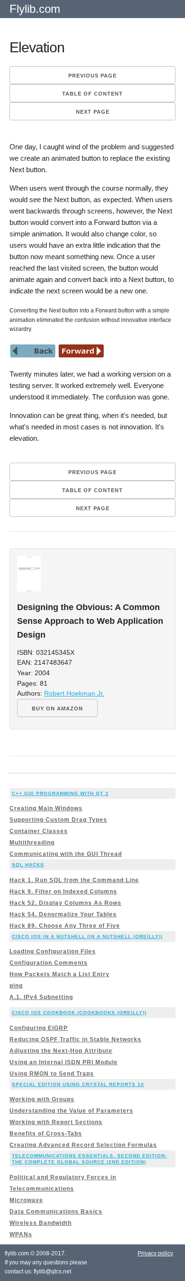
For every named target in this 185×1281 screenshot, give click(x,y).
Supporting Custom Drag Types (58, 819)
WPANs (20, 1234)
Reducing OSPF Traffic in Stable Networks (75, 1039)
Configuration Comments (48, 963)
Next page (93, 112)
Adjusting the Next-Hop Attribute (60, 1051)
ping (16, 985)
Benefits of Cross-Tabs (45, 1133)
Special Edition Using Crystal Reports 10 (78, 1084)
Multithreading (32, 842)
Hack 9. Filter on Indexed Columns (63, 891)
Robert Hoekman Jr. (74, 693)
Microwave (26, 1200)
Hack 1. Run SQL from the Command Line (74, 880)
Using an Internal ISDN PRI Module (63, 1062)
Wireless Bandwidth (40, 1223)
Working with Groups (41, 1099)
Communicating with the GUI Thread (65, 854)
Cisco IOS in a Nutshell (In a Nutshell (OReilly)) (87, 936)
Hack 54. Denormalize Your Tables (63, 914)
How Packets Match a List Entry (59, 974)
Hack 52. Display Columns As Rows (65, 903)
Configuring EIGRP (38, 1028)
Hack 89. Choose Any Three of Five (64, 925)
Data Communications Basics (55, 1211)
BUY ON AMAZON (57, 708)
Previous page (92, 75)
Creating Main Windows (46, 808)
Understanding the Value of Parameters (71, 1110)
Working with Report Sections (55, 1122)
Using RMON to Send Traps (51, 1073)
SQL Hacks (28, 864)
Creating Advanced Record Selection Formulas (83, 1145)
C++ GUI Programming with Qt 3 (60, 793)
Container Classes (38, 831)
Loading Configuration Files (52, 951)
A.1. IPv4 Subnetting (41, 997)
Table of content (92, 94)
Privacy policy (155, 1253)
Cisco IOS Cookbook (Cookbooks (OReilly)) (79, 1012)
